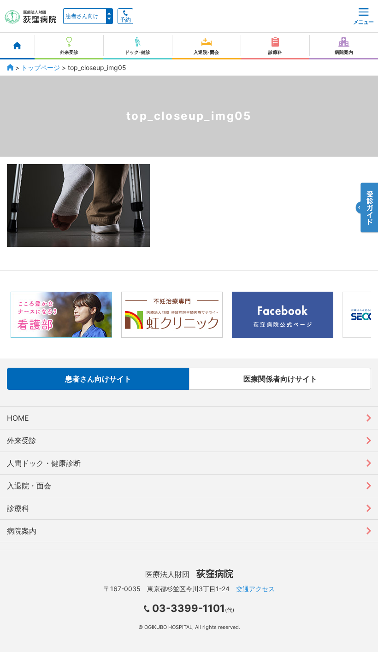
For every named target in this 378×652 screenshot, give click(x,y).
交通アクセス (255, 589)
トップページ (40, 67)
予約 (125, 20)
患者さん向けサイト (98, 378)
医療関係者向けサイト (280, 378)
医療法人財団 (189, 574)
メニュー (363, 21)
